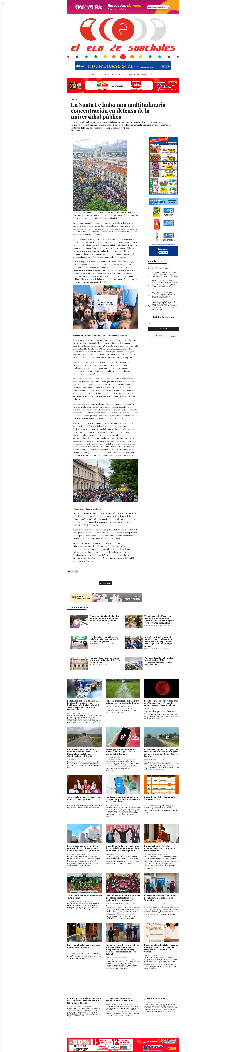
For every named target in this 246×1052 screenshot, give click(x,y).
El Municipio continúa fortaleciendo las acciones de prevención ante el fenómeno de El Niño (84, 1000)
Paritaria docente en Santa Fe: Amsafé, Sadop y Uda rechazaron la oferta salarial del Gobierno (158, 661)
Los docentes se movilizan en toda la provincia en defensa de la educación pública (104, 639)
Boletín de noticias (163, 316)
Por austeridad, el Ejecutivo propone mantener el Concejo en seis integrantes (159, 848)
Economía (121, 74)
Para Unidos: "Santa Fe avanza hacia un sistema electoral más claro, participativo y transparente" (123, 897)
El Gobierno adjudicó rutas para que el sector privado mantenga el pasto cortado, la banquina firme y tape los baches (161, 752)
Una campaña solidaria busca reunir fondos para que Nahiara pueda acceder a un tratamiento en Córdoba (161, 948)
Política (114, 74)
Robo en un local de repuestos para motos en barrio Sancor (83, 946)
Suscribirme (163, 329)
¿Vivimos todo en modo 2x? (157, 998)
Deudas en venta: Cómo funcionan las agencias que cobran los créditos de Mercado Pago (123, 799)
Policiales (129, 74)
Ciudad (99, 74)
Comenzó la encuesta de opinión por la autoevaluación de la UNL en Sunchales (105, 660)
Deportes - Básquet (81, 901)
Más (151, 74)
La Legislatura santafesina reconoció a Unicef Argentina (119, 999)
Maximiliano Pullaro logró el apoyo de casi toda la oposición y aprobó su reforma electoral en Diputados (123, 848)
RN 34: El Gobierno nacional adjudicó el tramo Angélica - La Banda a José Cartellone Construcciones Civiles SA (82, 752)
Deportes (144, 74)
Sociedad (136, 74)
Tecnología (110, 757)
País (158, 759)
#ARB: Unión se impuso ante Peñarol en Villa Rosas (84, 896)
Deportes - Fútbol (119, 706)
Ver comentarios (105, 583)
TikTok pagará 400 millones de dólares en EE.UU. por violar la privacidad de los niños (120, 751)
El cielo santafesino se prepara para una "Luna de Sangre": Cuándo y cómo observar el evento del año (161, 702)
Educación (74, 100)
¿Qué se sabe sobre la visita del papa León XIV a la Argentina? (84, 798)
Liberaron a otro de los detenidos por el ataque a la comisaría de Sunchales (160, 897)
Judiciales (158, 903)
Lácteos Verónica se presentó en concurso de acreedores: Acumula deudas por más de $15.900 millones (84, 848)
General (155, 708)
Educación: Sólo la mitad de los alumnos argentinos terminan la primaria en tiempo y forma (105, 618)
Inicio (94, 74)
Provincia (106, 74)
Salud (153, 1002)
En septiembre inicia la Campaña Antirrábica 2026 (159, 798)
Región (78, 759)
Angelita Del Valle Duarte (161, 268)
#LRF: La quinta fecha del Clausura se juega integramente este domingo (123, 701)
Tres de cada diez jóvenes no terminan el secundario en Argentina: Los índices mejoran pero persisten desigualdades (159, 619)
